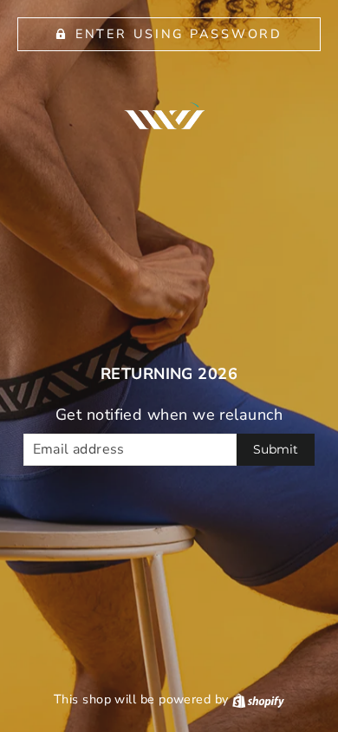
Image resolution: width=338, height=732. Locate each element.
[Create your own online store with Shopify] (258, 699)
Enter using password (179, 33)
